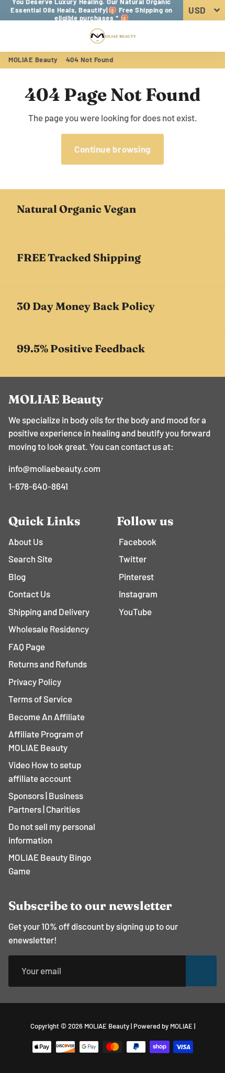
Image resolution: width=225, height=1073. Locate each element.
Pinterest (136, 576)
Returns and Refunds (47, 664)
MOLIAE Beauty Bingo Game (49, 864)
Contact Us (29, 594)
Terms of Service (40, 699)
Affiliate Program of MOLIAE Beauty (45, 741)
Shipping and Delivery (48, 611)
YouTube (135, 611)
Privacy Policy (34, 681)
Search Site (30, 558)
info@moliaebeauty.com (54, 468)
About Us (25, 541)
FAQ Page (26, 646)
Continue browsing (112, 149)
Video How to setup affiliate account (44, 771)
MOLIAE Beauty (33, 59)
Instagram (138, 594)
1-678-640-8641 (38, 486)
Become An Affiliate (46, 716)
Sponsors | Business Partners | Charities (45, 802)
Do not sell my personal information (51, 833)
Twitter (133, 558)
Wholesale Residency (48, 629)
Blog (17, 576)
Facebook (137, 541)
